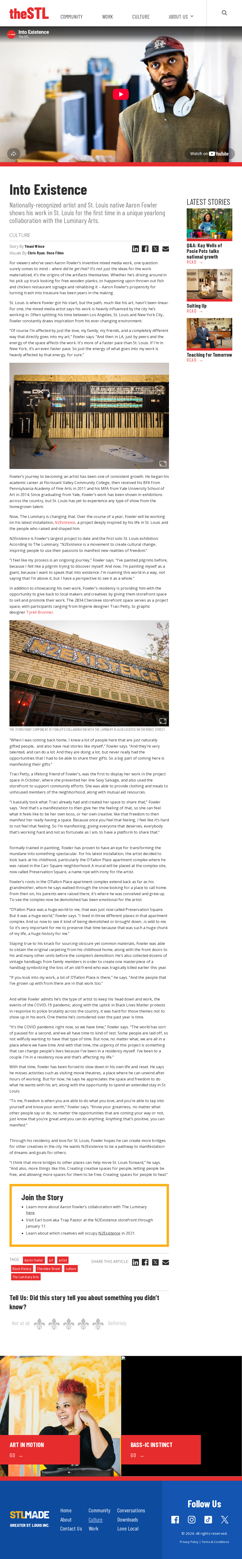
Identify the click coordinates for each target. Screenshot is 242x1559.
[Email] (165, 248)
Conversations (131, 1510)
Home (66, 1510)
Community (71, 16)
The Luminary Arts (26, 1276)
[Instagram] (191, 1519)
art (51, 1260)
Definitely (117, 1322)
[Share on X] (155, 248)
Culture (141, 16)
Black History (22, 1268)
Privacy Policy (189, 1542)
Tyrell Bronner (39, 612)
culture (71, 1268)
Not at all (21, 1322)
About (66, 1519)
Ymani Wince (34, 246)
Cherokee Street (48, 1268)
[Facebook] (145, 248)
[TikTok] (208, 1519)
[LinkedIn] (135, 248)
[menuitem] (182, 19)
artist (63, 1260)
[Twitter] (225, 1519)
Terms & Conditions (215, 1542)
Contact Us (71, 1528)
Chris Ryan (36, 252)
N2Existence (109, 1233)
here (30, 1212)
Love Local (127, 1528)
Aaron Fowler (34, 1260)
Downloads (127, 1519)
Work (107, 16)
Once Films (55, 252)
